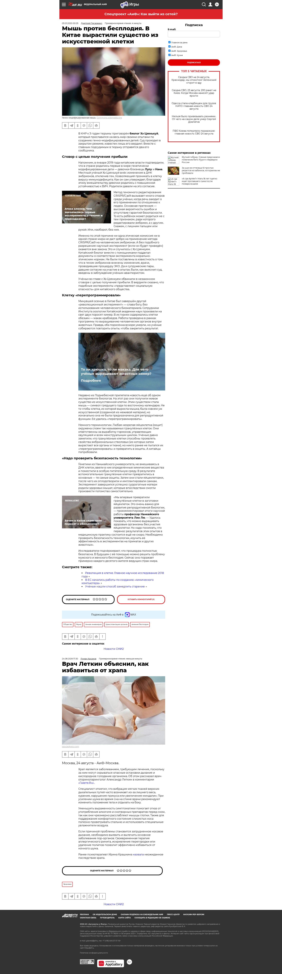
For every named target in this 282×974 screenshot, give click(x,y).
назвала (138, 854)
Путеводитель (107, 918)
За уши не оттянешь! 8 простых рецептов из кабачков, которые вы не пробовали (201, 170)
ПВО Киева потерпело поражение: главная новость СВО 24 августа (194, 132)
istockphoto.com (70, 746)
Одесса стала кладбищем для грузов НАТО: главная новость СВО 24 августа (194, 106)
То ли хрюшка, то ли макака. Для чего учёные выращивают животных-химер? (116, 371)
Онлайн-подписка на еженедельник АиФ (142, 914)
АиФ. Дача (176, 47)
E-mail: (172, 29)
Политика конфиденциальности (94, 953)
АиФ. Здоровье (179, 51)
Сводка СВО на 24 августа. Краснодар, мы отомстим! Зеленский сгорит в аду (194, 80)
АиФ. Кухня (177, 55)
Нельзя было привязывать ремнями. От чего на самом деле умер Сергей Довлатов (194, 119)
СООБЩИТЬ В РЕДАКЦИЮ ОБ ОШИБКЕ (152, 918)
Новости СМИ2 (114, 648)
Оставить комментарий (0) (141, 599)
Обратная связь (88, 918)
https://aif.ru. (89, 948)
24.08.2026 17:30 (70, 658)
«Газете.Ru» (86, 782)
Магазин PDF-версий (193, 914)
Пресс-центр (173, 914)
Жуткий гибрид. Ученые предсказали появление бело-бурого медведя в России (201, 160)
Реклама (84, 914)
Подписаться (194, 63)
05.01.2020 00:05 (70, 23)
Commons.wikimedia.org (109, 118)
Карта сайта (124, 918)
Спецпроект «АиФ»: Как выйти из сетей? (141, 14)
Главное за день (179, 42)
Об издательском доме (105, 914)
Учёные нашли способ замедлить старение (115, 586)
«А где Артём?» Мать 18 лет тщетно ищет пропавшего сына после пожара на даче (199, 181)
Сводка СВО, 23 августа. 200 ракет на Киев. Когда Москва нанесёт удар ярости (194, 93)
